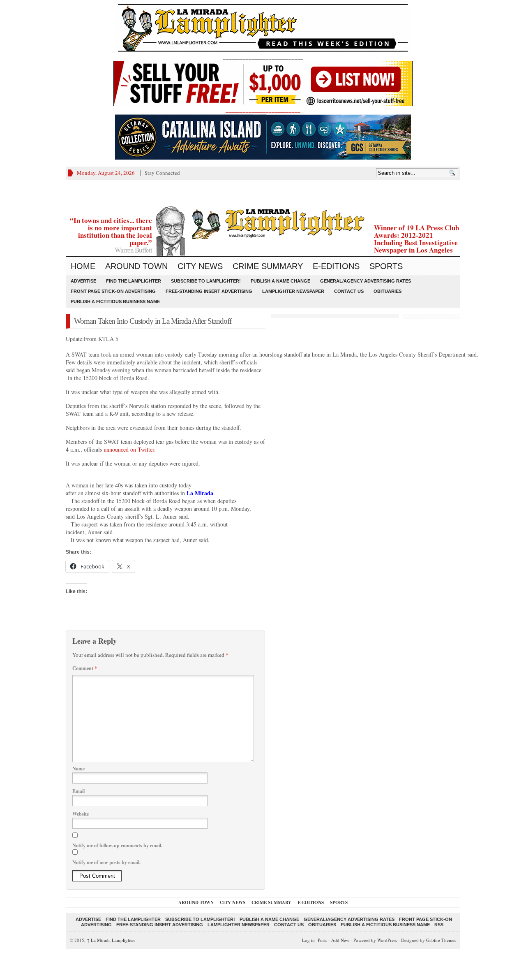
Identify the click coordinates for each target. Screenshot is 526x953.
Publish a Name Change (280, 280)
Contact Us (349, 291)
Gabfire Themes (441, 940)
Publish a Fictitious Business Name (115, 301)
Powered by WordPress (375, 940)
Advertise (83, 280)
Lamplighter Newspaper (293, 291)
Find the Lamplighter (133, 280)
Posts (322, 940)
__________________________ (263, 110)
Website (80, 813)
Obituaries (387, 291)
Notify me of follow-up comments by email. (117, 845)
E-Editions (336, 266)
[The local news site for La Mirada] (263, 222)
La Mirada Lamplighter (111, 940)
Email (78, 791)
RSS (438, 924)
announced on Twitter (129, 449)
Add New (340, 940)
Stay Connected (162, 172)
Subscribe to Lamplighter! (206, 280)
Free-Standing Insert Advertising (209, 291)
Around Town (136, 266)
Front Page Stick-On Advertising (113, 291)
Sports (386, 266)
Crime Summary (268, 266)
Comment (84, 668)
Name (78, 768)
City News (200, 266)
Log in (308, 940)
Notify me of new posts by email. (106, 862)
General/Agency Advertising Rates (365, 280)
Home (83, 266)
